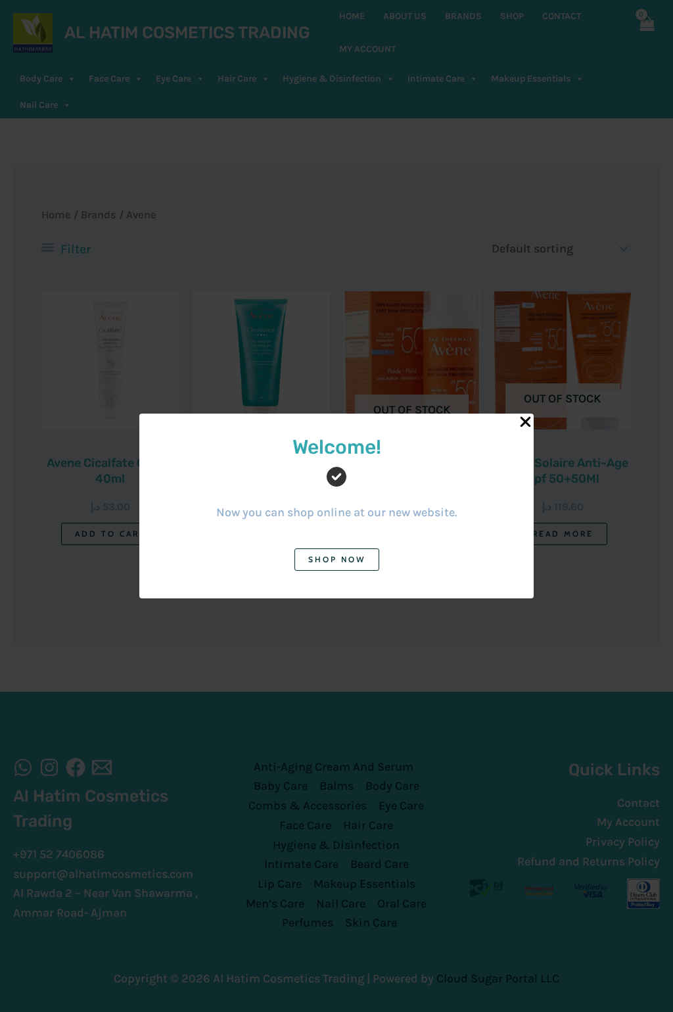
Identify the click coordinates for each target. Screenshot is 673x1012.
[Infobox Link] (336, 488)
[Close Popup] (525, 422)
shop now (336, 559)
